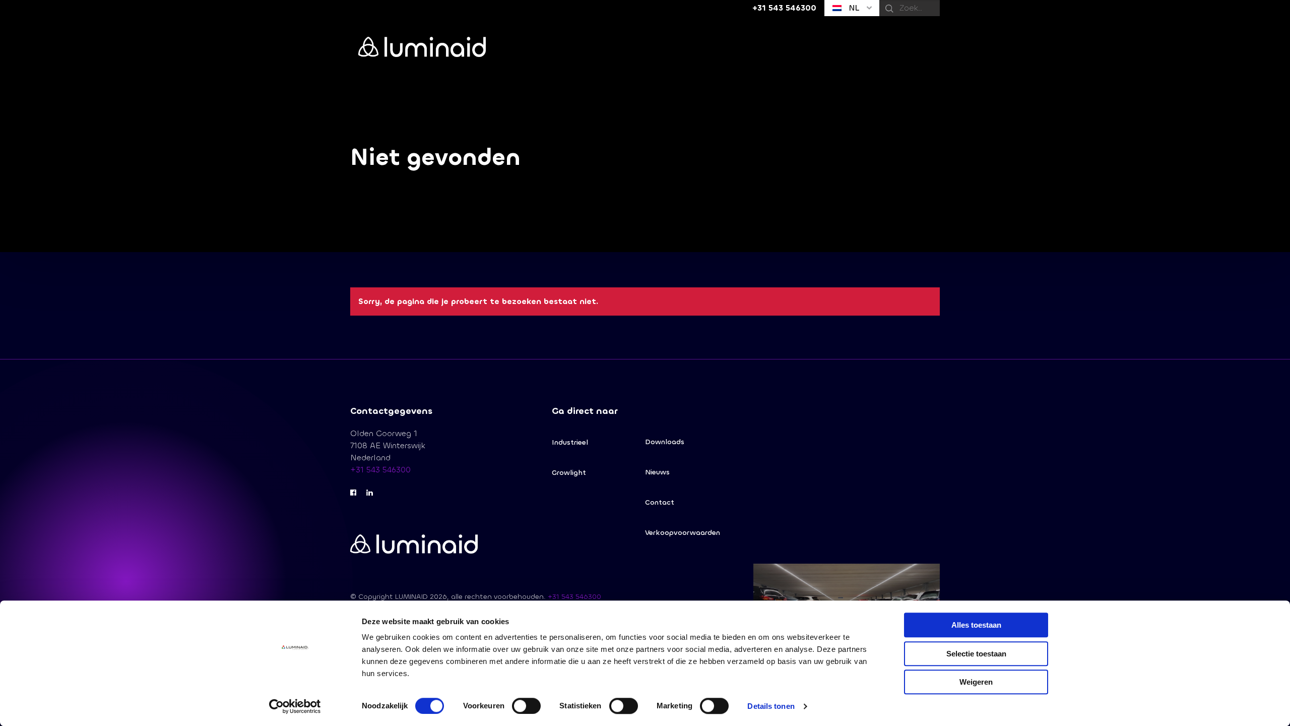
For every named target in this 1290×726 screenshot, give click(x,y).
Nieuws (657, 472)
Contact (659, 502)
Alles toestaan (976, 625)
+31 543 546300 (380, 469)
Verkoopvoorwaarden (682, 532)
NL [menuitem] (853, 8)
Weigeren (976, 682)
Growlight (569, 472)
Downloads (664, 442)
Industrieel (570, 442)
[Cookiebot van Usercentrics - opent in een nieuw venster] (295, 706)
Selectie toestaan (976, 653)
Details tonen (770, 706)
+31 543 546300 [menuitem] (784, 8)
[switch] (526, 706)
